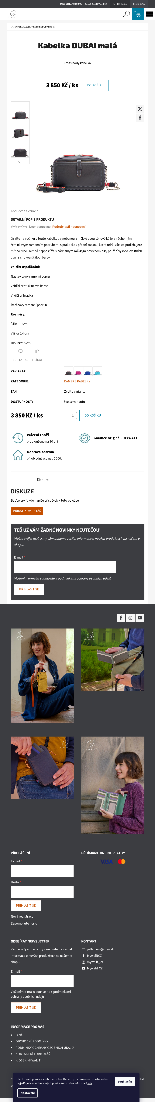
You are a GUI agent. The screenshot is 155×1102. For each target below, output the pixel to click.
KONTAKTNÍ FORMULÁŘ (33, 1054)
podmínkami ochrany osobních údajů (84, 578)
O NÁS (20, 1035)
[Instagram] (130, 618)
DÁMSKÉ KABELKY (77, 381)
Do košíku (95, 85)
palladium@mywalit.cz (103, 949)
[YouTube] (140, 618)
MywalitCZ (94, 955)
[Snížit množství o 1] (76, 418)
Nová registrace (22, 916)
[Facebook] (140, 118)
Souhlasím (125, 1082)
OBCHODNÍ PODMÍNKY (32, 1041)
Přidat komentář (27, 511)
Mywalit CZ (95, 968)
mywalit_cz (95, 962)
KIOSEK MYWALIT (28, 1060)
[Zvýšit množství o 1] (76, 413)
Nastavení (28, 1093)
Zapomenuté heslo (24, 923)
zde (90, 1083)
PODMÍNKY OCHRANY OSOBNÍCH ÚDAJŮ (45, 1047)
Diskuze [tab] (43, 480)
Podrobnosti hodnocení (68, 226)
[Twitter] (140, 109)
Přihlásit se (29, 589)
